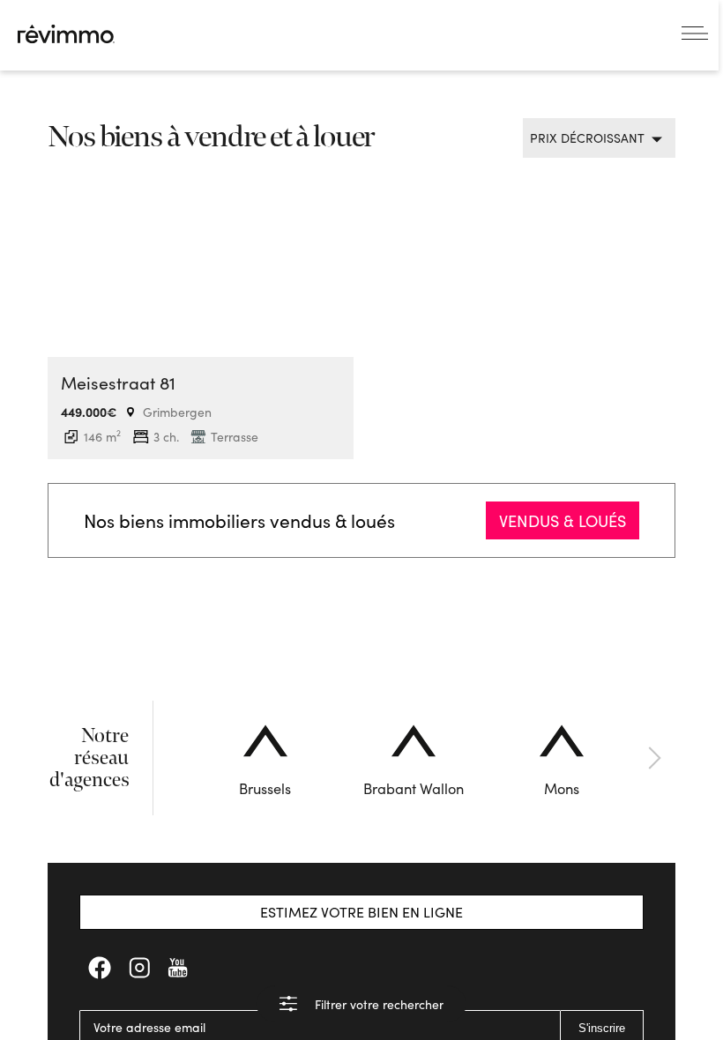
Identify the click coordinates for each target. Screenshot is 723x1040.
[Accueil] (66, 34)
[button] (172, 758)
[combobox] (592, 138)
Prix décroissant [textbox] (587, 138)
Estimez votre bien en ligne (361, 912)
